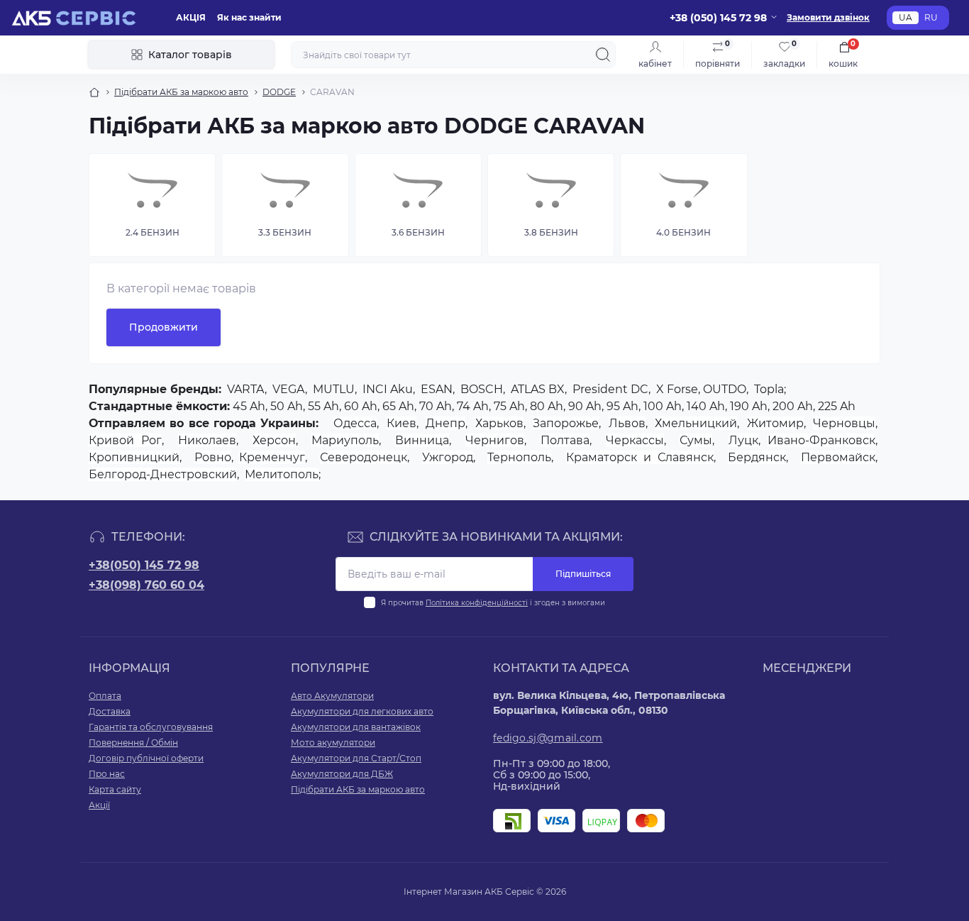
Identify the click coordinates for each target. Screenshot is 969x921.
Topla (769, 389)
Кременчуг (272, 457)
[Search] (603, 54)
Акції (99, 805)
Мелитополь (282, 474)
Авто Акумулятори (332, 695)
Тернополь (519, 457)
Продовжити (163, 327)
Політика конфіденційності (477, 602)
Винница (422, 440)
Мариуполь (345, 440)
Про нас (107, 773)
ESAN (437, 389)
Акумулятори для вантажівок (356, 727)
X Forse (677, 389)
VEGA (288, 389)
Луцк (743, 440)
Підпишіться (583, 573)
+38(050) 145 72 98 (144, 565)
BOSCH (481, 389)
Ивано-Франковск (821, 440)
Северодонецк (363, 457)
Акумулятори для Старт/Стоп (356, 758)
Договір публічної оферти (146, 758)
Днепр (445, 423)
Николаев (207, 440)
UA (905, 17)
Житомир (775, 423)
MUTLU (334, 389)
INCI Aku (387, 389)
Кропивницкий (134, 457)
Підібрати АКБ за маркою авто (181, 92)
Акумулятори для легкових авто (362, 711)
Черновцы (844, 423)
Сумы (696, 440)
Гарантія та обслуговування (151, 727)
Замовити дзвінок (828, 17)
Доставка (110, 711)
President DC (610, 389)
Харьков (499, 423)
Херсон (274, 440)
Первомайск (838, 457)
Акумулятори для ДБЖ (342, 773)
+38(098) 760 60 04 (146, 585)
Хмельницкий (696, 423)
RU (931, 17)
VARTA (246, 389)
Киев (401, 423)
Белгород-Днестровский (163, 474)
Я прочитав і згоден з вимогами (493, 602)
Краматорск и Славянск (640, 457)
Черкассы (635, 440)
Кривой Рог (125, 440)
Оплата (105, 695)
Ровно (212, 457)
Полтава (565, 440)
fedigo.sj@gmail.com (548, 738)
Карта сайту (115, 789)
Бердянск (757, 457)
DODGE (279, 92)
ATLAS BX (538, 389)
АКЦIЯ (191, 17)
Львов (627, 423)
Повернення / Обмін (133, 742)
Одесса (355, 423)
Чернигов (494, 440)
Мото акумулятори (333, 742)
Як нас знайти (249, 17)
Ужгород (447, 457)
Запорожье (566, 423)
